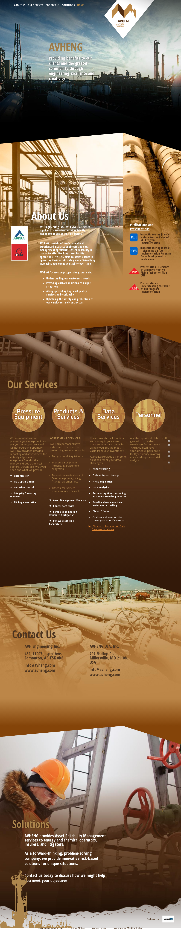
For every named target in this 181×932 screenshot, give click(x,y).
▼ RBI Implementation (23, 502)
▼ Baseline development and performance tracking (107, 504)
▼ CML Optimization (22, 481)
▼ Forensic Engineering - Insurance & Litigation (64, 513)
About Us (19, 5)
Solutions (68, 5)
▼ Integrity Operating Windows (23, 495)
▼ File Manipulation (100, 481)
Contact (169, 456)
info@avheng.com (40, 665)
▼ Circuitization (19, 475)
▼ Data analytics (98, 487)
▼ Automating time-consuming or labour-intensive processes (109, 495)
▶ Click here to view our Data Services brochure (107, 527)
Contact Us (53, 5)
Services (169, 451)
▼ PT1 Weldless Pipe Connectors (61, 522)
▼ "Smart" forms (98, 511)
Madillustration (135, 928)
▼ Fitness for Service (61, 505)
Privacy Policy (102, 928)
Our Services (35, 5)
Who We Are (169, 445)
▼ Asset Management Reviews (67, 500)
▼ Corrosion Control (22, 487)
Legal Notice (80, 928)
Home (80, 5)
